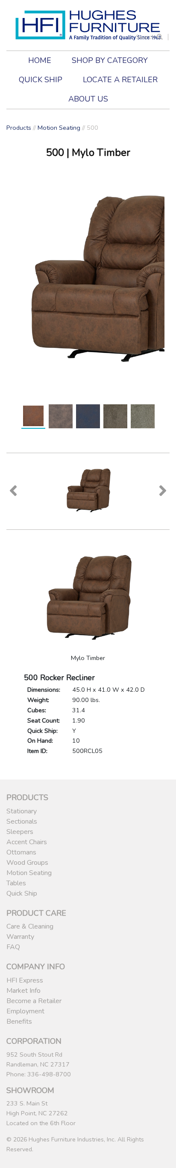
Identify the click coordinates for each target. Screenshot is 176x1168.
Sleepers (19, 831)
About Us (88, 99)
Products (18, 127)
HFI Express (24, 980)
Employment (25, 1011)
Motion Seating (59, 127)
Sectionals (21, 821)
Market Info (23, 990)
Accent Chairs (26, 842)
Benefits (19, 1021)
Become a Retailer (34, 1001)
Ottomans (21, 852)
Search (146, 37)
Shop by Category (110, 60)
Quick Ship (40, 80)
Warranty (20, 936)
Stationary (21, 811)
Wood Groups (27, 862)
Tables (16, 883)
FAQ (13, 947)
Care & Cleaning (29, 926)
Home (39, 60)
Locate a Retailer (120, 80)
